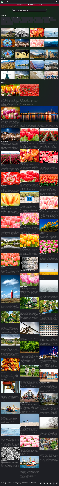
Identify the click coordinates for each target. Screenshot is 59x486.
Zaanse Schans (42, 314)
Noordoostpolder (3, 120)
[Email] (41, 483)
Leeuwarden (41, 452)
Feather (47, 19)
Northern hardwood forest (47, 17)
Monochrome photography (27, 17)
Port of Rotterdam (42, 337)
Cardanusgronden (23, 354)
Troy (20, 271)
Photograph (25, 19)
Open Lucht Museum (4, 251)
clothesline (10, 21)
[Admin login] (54, 2)
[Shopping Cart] (57, 2)
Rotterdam (41, 359)
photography (37, 17)
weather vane (40, 19)
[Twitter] (50, 483)
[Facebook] (47, 483)
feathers (30, 21)
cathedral (32, 19)
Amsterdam (3, 142)
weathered (53, 19)
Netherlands (23, 21)
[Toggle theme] (51, 2)
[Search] (48, 2)
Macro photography (16, 19)
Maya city (47, 21)
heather (17, 21)
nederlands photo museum (7, 24)
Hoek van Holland (23, 427)
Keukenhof (22, 142)
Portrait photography (38, 21)
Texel (21, 204)
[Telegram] (44, 483)
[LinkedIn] (57, 483)
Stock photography (6, 17)
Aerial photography (16, 17)
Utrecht (40, 406)
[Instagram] (54, 483)
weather (4, 21)
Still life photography (6, 19)
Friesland (21, 379)
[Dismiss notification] (58, 5)
